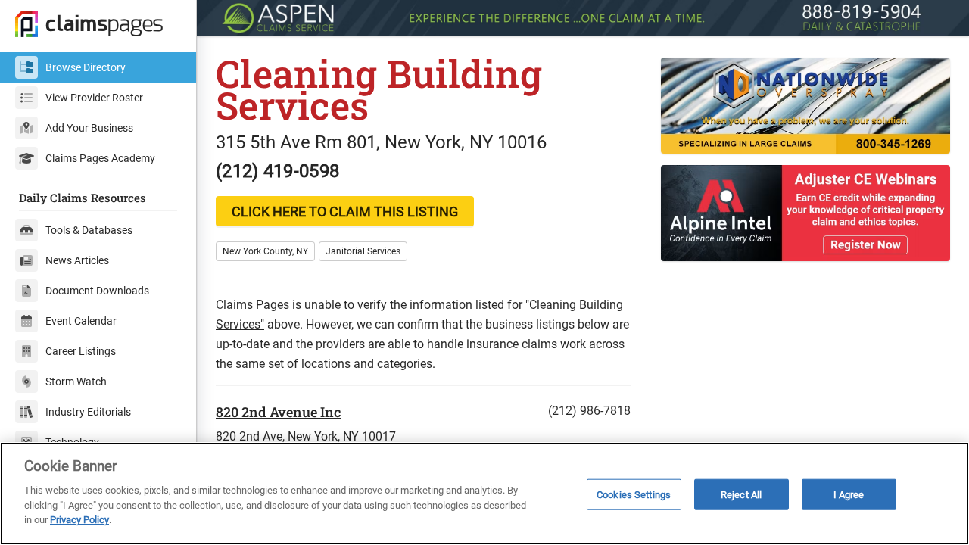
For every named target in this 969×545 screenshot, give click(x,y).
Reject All (741, 494)
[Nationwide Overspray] (805, 106)
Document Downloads (97, 291)
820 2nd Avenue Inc (278, 412)
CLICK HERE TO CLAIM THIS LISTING (345, 212)
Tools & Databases (88, 230)
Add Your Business (89, 128)
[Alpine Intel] (805, 213)
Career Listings (80, 351)
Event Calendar (81, 321)
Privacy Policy (79, 519)
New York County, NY (265, 251)
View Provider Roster (94, 98)
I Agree (849, 494)
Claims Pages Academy (100, 158)
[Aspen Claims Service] (583, 18)
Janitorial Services (363, 251)
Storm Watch (76, 381)
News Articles (77, 260)
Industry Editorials (88, 412)
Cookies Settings (634, 494)
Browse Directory (85, 67)
